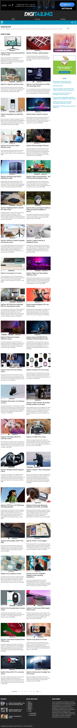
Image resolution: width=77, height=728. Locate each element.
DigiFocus (30, 705)
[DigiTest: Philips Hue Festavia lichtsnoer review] (13, 327)
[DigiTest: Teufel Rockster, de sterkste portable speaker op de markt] (38, 392)
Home (29, 701)
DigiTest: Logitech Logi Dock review (12, 84)
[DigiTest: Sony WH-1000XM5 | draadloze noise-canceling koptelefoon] (38, 563)
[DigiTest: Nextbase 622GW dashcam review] (13, 459)
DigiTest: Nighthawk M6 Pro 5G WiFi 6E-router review (12, 208)
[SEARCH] (75, 22)
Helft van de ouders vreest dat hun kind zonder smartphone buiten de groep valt (63, 89)
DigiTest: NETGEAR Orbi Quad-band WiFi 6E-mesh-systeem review (12, 305)
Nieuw (13, 19)
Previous (14, 691)
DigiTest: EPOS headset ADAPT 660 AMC (12, 541)
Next (37, 691)
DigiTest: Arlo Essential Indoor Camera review (13, 609)
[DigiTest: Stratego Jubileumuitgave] (38, 43)
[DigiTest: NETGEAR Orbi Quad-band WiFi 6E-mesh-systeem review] (13, 295)
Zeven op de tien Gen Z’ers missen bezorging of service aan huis (62, 93)
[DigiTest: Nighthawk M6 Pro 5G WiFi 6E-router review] (13, 198)
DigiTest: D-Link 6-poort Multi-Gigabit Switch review (38, 609)
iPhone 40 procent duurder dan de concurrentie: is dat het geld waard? (62, 82)
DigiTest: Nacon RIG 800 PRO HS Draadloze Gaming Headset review (37, 338)
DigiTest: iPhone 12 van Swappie (36, 541)
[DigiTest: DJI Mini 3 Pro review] (38, 426)
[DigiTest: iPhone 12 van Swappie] (38, 530)
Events (29, 709)
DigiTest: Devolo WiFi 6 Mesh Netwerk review (10, 146)
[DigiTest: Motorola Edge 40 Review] (38, 136)
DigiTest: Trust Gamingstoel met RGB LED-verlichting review (38, 85)
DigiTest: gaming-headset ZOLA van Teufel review (37, 305)
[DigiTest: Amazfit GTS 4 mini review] (38, 360)
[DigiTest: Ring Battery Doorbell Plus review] (13, 104)
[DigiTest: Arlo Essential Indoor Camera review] (13, 597)
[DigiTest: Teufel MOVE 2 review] (4, 716)
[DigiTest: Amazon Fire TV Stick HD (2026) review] (4, 710)
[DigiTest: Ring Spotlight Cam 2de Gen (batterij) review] (4, 703)
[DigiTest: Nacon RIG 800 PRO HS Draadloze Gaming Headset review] (38, 327)
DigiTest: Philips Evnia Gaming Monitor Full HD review (13, 54)
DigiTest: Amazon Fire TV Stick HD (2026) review (15, 710)
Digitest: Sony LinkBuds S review (11, 573)
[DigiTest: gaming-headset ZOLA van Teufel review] (38, 295)
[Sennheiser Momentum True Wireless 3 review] (13, 391)
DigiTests (12, 50)
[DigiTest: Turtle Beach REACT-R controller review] (13, 426)
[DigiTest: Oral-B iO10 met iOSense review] (13, 360)
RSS (65, 78)
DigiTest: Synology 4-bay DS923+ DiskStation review (11, 177)
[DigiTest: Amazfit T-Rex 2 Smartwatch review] (38, 459)
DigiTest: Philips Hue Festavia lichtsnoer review (10, 338)
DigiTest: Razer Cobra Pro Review (37, 114)
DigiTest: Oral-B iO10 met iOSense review (11, 370)
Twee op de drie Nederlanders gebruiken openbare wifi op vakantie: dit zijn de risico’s (64, 98)
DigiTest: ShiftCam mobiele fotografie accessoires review (13, 241)
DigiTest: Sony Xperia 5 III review (36, 639)
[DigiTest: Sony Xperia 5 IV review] (13, 263)
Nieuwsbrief (32, 713)
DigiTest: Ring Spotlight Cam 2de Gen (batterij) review (17, 703)
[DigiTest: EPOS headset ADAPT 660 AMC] (13, 530)
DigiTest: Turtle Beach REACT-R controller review (11, 438)
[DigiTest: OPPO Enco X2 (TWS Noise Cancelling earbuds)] (13, 494)
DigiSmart (12, 81)
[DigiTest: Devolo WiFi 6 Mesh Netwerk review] (13, 136)
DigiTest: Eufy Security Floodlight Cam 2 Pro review (38, 673)
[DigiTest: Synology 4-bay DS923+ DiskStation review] (13, 167)
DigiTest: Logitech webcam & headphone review (35, 241)
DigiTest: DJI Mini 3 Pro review (36, 437)
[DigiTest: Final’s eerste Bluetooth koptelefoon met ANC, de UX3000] (38, 494)
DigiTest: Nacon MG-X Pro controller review (12, 673)
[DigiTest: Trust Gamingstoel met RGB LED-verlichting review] (38, 74)
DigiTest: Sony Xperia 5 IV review (11, 273)
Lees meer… (9, 63)
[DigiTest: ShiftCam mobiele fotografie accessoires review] (13, 231)
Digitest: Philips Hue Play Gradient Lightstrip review (37, 274)
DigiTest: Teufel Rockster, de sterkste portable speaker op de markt (38, 403)
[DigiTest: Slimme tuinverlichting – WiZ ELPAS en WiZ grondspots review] (38, 167)
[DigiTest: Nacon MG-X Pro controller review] (13, 662)
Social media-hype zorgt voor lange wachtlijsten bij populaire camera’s (62, 102)
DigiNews (4, 334)
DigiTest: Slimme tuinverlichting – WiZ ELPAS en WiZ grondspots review (38, 177)
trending (62, 19)
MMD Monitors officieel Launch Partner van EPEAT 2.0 (64, 106)
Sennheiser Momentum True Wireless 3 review (12, 402)
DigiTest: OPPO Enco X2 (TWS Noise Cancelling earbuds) (12, 506)
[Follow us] (72, 22)
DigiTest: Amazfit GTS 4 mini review (37, 370)
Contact (30, 711)
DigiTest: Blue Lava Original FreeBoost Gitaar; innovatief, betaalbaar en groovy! (38, 209)
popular (37, 19)
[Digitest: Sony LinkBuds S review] (13, 563)
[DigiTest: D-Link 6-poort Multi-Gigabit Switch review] (38, 597)
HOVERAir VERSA (57, 86)
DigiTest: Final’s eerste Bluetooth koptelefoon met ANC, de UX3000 (37, 506)
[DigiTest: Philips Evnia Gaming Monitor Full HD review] (13, 43)
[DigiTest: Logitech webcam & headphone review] (38, 231)
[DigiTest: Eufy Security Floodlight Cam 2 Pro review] (38, 662)
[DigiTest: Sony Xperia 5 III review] (38, 630)
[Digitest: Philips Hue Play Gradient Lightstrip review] (38, 263)
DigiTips (30, 707)
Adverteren (32, 715)
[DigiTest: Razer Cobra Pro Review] (38, 104)
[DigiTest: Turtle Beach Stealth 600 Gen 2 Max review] (13, 630)
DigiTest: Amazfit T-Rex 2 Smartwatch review (38, 470)
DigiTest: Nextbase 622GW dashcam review (12, 470)
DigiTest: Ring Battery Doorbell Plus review (12, 115)
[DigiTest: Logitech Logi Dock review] (13, 74)
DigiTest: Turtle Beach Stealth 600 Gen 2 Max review (13, 640)
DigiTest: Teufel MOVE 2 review (15, 717)
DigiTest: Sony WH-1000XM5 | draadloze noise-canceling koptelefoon (35, 575)
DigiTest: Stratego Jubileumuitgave (37, 53)
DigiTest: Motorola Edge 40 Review (37, 145)
